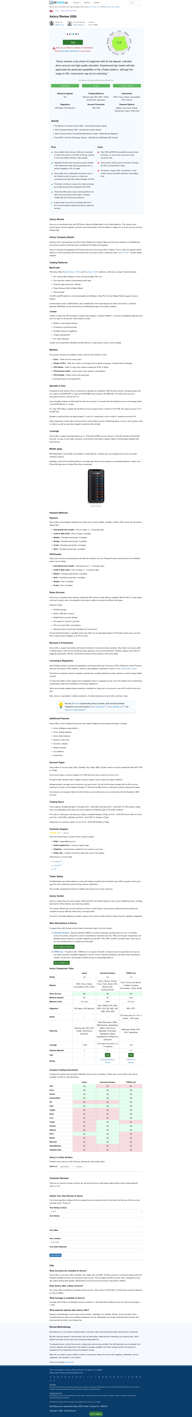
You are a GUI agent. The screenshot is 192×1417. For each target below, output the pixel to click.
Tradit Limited (123, 252)
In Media (99, 1369)
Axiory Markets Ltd (114, 706)
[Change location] (52, 11)
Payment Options (126, 104)
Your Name (54, 1230)
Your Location (55, 1238)
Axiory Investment (97, 706)
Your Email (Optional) (58, 1246)
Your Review (54, 1216)
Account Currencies (95, 104)
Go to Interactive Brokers (64, 946)
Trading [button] (87, 2)
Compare (96, 86)
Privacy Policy (71, 1369)
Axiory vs (53, 1166)
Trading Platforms (96, 93)
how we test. (69, 1362)
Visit (73, 42)
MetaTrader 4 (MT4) (73, 272)
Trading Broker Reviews (68, 11)
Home (57, 11)
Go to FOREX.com (62, 962)
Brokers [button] (77, 2)
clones (76, 703)
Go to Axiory (96, 1413)
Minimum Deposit (65, 93)
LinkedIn (57, 865)
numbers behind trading (112, 7)
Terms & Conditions (57, 1369)
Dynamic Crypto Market (74, 709)
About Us (91, 1369)
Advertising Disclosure (74, 1372)
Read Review (65, 86)
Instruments (127, 93)
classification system (129, 668)
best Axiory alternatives (70, 51)
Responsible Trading (57, 1372)
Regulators (65, 104)
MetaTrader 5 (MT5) (91, 272)
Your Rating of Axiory (58, 1207)
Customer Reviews (127, 86)
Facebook (57, 861)
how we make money (94, 7)
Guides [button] (97, 2)
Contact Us (82, 1369)
